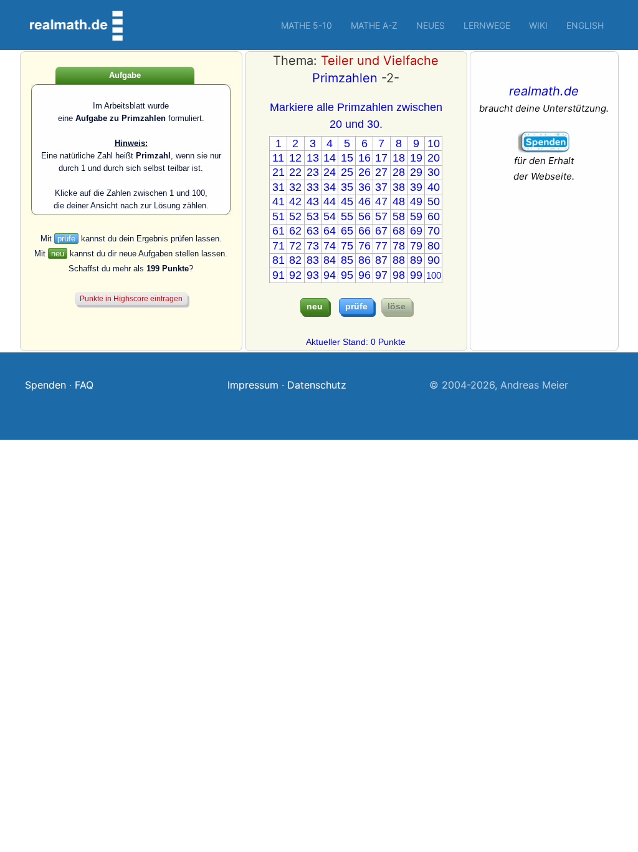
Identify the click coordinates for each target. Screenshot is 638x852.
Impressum (253, 385)
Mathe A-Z (374, 25)
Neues (430, 25)
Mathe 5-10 (306, 25)
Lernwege (487, 25)
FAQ (84, 385)
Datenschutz (316, 385)
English (585, 25)
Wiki (538, 25)
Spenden (45, 385)
